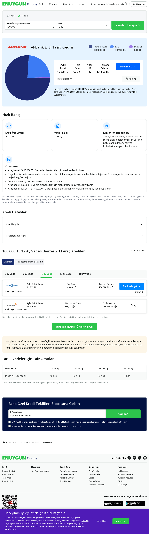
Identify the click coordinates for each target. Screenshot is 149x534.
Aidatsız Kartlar (66, 477)
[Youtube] (145, 458)
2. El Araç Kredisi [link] (21, 443)
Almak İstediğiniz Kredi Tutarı (19, 23)
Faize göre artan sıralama (29, 261)
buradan (80, 526)
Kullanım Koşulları (125, 477)
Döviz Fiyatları (95, 474)
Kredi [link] (10, 443)
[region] (74, 521)
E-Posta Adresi (16, 412)
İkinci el (25, 15)
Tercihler (101, 521)
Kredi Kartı (65, 467)
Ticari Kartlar (65, 481)
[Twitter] (139, 458)
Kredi (4, 467)
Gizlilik (121, 481)
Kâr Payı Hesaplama (40, 471)
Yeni (13, 15)
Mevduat (35, 467)
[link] (3, 442)
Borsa (91, 477)
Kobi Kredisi (7, 481)
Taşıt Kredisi (7, 477)
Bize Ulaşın (122, 484)
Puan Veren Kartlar (68, 471)
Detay (138, 291)
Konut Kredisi (8, 474)
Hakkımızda (123, 471)
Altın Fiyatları (94, 471)
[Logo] (19, 4)
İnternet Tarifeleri (96, 484)
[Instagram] (134, 458)
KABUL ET (120, 521)
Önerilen (8, 261)
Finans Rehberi (95, 481)
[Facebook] (129, 458)
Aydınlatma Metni (125, 474)
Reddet (85, 520)
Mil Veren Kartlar (67, 474)
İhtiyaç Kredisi (8, 471)
